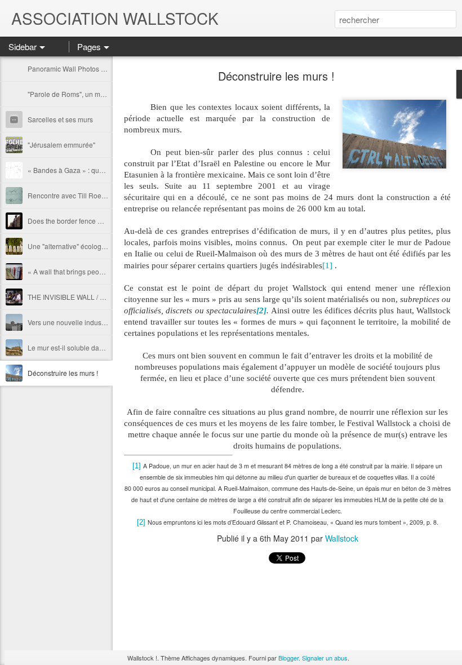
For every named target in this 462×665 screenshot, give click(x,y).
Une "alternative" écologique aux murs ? (89, 246)
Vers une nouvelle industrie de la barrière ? (93, 322)
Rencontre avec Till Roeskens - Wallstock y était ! (102, 195)
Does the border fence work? (72, 220)
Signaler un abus (325, 657)
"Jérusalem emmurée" (61, 144)
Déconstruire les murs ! (63, 373)
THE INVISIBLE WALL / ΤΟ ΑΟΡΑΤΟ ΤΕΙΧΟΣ (95, 297)
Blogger (288, 657)
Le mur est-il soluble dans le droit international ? (101, 347)
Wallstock (341, 538)
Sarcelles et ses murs (60, 119)
